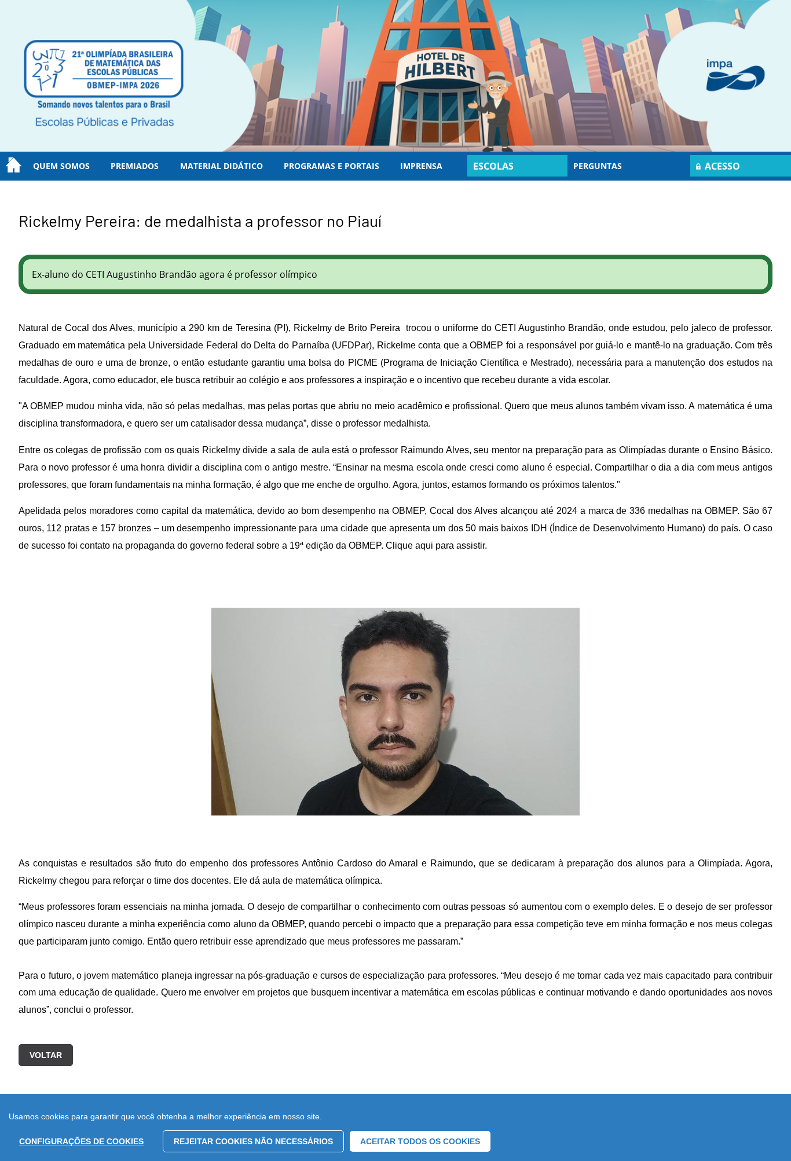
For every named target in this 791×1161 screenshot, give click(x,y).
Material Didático (221, 165)
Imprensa (421, 165)
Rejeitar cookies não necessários (253, 1141)
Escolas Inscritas (497, 168)
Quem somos (61, 165)
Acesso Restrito (718, 168)
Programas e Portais (331, 165)
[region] (395, 1127)
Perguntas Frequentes (599, 170)
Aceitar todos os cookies (420, 1141)
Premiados (135, 165)
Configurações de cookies (81, 1141)
